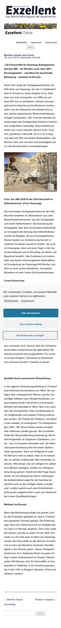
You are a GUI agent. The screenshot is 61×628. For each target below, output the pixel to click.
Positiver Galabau (46, 599)
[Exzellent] (30, 18)
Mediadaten (21, 42)
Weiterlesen (11, 300)
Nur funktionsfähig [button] (31, 324)
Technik (36, 57)
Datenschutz (51, 42)
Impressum (36, 42)
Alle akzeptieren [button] (31, 313)
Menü (30, 47)
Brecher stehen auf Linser (19, 55)
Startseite (26, 57)
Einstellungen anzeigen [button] (30, 335)
